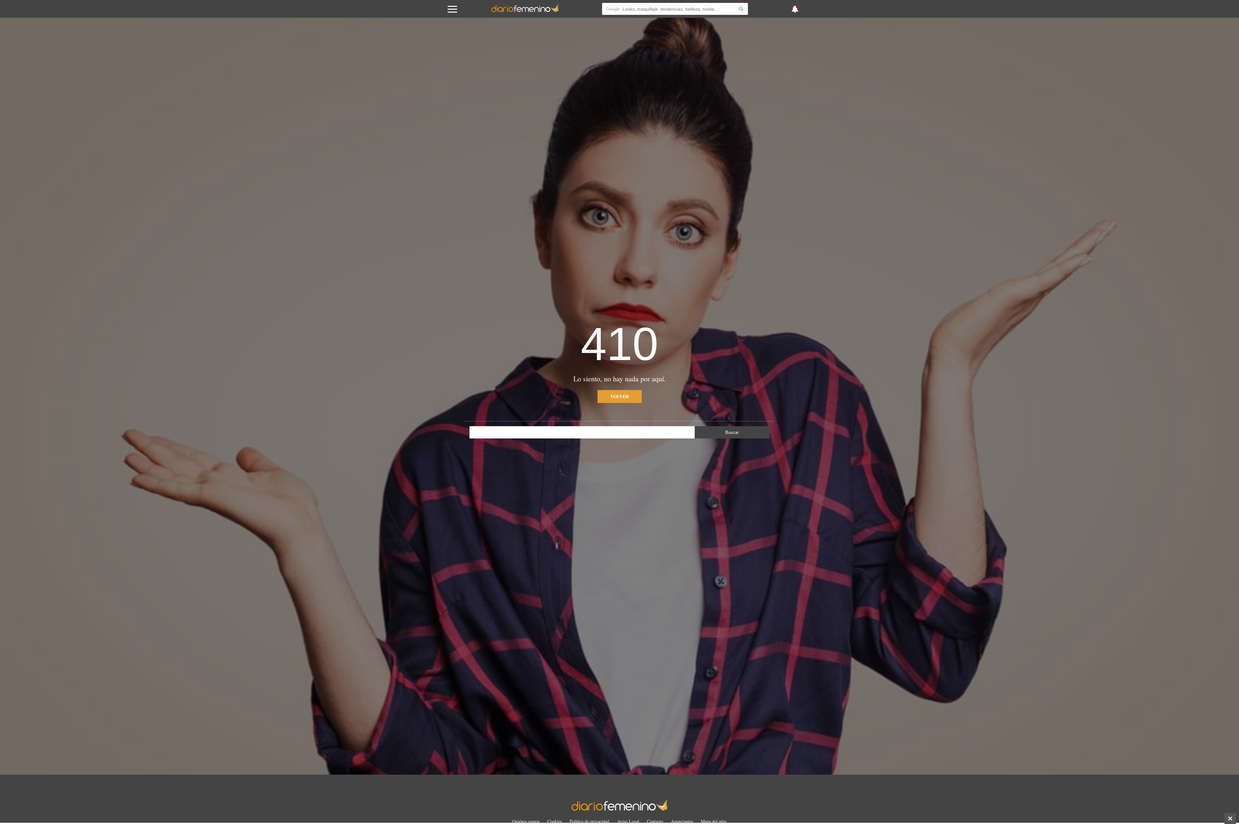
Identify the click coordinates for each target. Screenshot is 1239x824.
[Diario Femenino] (525, 11)
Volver (619, 396)
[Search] (741, 9)
